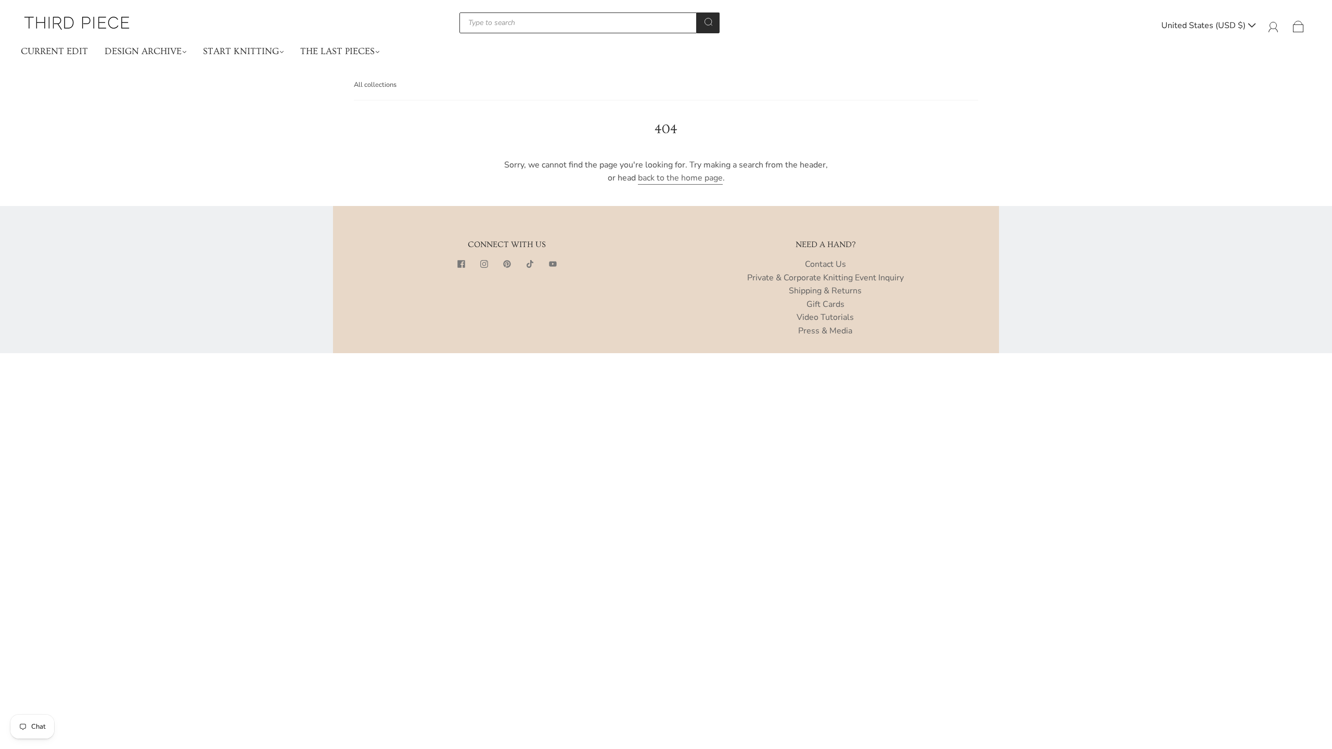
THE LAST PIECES (337, 51)
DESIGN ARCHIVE (143, 51)
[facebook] (461, 264)
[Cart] (1298, 25)
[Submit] (708, 21)
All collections (375, 84)
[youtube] (552, 264)
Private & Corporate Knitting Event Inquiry (825, 277)
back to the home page (680, 178)
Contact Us (825, 264)
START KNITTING (241, 51)
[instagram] (483, 264)
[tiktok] (529, 264)
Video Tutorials (825, 317)
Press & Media (825, 331)
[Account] (1273, 25)
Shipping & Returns (825, 290)
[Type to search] (578, 22)
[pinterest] (506, 264)
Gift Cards (825, 304)
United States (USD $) (1204, 25)
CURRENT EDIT (54, 51)
